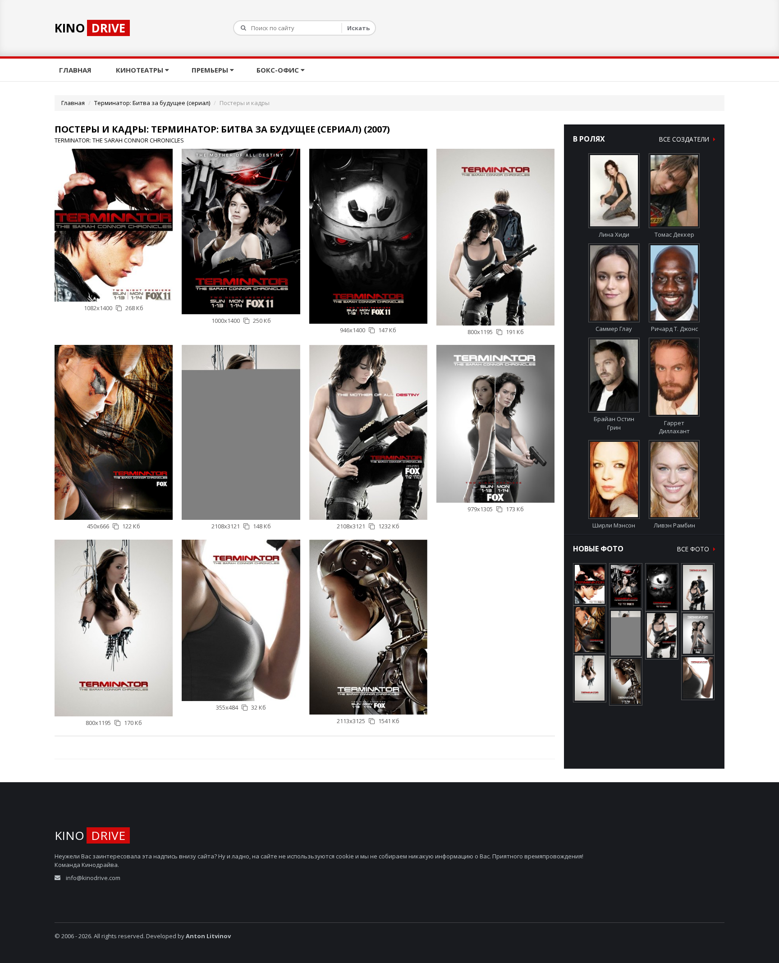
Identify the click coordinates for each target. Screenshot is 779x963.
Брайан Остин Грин (614, 423)
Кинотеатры (140, 69)
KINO (90, 28)
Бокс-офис (279, 69)
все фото (694, 549)
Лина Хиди (614, 234)
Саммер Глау (614, 329)
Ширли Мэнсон (613, 525)
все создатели (685, 139)
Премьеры (211, 69)
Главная (76, 69)
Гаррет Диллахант (674, 427)
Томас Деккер (674, 234)
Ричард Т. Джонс (674, 329)
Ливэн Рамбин (674, 525)
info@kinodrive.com (93, 878)
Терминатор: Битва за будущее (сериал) (152, 103)
